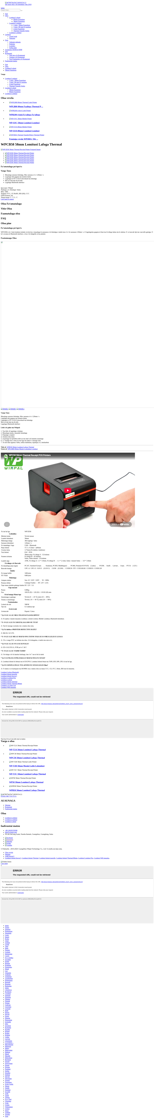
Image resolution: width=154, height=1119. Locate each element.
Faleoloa (12, 44)
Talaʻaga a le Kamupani (17, 55)
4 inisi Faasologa (19, 29)
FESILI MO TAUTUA (8, 796)
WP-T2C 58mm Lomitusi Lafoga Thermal (27, 774)
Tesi (6, 51)
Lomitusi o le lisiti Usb (8, 685)
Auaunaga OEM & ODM (13, 50)
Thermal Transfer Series (21, 31)
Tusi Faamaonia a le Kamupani (19, 59)
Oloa (6, 16)
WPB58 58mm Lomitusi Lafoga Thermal (20, 447)
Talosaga (12, 38)
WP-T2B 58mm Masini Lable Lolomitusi (26, 766)
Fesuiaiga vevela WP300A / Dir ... (23, 139)
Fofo (6, 40)
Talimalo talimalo (15, 42)
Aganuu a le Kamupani (17, 57)
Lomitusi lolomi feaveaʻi (9, 676)
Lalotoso (8, 34)
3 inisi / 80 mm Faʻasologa (22, 27)
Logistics (12, 46)
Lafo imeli (4, 863)
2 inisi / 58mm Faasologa (21, 25)
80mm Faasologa (19, 19)
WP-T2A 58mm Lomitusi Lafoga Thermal (27, 750)
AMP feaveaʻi (9, 856)
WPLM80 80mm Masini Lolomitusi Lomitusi (23, 449)
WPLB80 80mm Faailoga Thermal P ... (26, 106)
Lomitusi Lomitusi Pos (8, 678)
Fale (6, 14)
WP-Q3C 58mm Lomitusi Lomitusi (24, 123)
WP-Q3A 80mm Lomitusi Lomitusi (24, 131)
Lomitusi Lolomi (14, 17)
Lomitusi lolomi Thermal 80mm (11, 683)
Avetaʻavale (13, 36)
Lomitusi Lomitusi (15, 23)
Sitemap (7, 805)
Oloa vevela (9, 852)
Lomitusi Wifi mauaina (8, 687)
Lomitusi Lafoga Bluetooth (10, 672)
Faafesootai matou (11, 61)
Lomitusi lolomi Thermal (9, 682)
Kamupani (8, 53)
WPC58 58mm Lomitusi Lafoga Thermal (27, 758)
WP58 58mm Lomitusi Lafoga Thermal (26, 782)
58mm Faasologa (19, 21)
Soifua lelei (13, 48)
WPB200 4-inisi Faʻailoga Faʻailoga (24, 115)
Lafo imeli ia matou (7, 199)
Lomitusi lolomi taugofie (9, 674)
